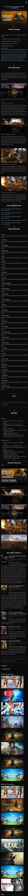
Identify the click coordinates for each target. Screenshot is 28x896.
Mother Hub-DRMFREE (14, 641)
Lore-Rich (13, 57)
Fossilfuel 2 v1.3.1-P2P (14, 626)
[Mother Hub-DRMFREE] (4, 644)
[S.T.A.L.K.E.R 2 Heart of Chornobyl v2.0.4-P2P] (4, 559)
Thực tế (14, 59)
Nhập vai (25, 52)
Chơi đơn (12, 60)
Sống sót (24, 60)
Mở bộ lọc (6, 669)
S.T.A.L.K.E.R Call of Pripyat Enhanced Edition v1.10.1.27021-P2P (18, 613)
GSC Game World (15, 39)
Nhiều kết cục (20, 57)
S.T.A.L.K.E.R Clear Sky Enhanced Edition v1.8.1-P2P (13, 220)
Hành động (14, 52)
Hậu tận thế (9, 59)
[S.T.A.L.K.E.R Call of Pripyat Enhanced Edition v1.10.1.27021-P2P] (4, 615)
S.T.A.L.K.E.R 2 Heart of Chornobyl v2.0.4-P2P (17, 556)
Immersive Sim (7, 57)
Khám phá (3, 56)
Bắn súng (7, 60)
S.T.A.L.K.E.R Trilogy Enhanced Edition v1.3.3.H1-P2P (16, 586)
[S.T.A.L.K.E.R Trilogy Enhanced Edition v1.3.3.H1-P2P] (4, 589)
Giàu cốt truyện (18, 60)
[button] (26, 2)
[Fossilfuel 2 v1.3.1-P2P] (4, 630)
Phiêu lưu (20, 52)
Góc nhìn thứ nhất (11, 56)
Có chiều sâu (15, 54)
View (12, 681)
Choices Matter (22, 54)
